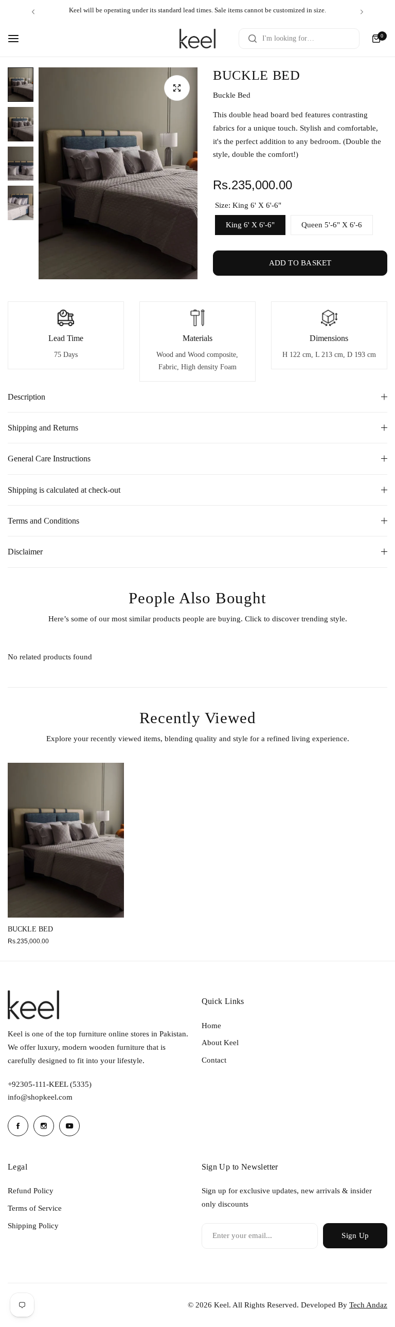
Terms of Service (35, 1208)
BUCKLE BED (30, 929)
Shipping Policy (33, 1226)
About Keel (220, 1042)
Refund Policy (30, 1191)
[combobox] (299, 38)
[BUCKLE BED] (66, 840)
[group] (118, 173)
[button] (33, 11)
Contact (214, 1060)
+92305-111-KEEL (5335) (50, 1084)
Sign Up (355, 1235)
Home (211, 1025)
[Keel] (197, 38)
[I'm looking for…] (252, 38)
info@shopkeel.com (40, 1097)
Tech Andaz (368, 1305)
